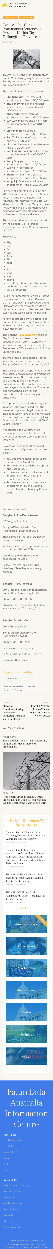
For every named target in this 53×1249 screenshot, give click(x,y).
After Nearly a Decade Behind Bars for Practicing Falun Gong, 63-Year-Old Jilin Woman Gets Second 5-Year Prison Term (24, 799)
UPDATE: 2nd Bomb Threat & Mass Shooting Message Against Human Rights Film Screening (24, 878)
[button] (47, 5)
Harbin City (31, 686)
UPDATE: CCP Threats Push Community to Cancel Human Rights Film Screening (25, 896)
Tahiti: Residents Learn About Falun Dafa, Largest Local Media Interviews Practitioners (25, 743)
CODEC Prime (42, 1247)
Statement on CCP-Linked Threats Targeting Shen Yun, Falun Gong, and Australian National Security (26, 835)
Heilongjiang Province (13, 690)
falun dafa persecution (13, 686)
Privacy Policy (36, 1240)
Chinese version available (18, 672)
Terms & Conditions (19, 1240)
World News (26, 17)
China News (10, 17)
